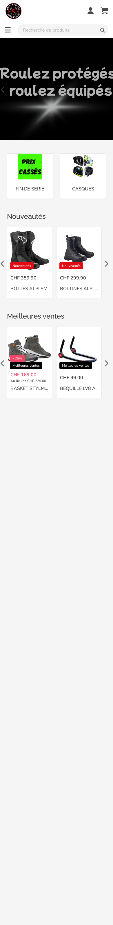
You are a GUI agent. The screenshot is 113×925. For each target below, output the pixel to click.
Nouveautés (26, 216)
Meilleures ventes (35, 316)
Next (109, 89)
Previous (3, 89)
